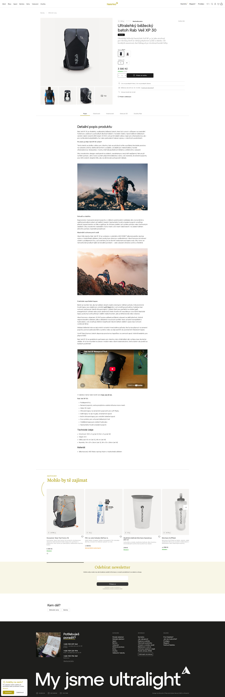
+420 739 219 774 (70, 651)
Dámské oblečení (118, 639)
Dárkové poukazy (118, 647)
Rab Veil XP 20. (106, 395)
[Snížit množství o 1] (118, 75)
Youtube (65, 693)
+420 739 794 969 (70, 656)
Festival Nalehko (169, 645)
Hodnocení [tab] (110, 113)
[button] (185, 507)
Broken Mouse (174, 693)
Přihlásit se (112, 584)
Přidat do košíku (141, 75)
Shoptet (186, 693)
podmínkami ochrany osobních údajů (112, 588)
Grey (47, 553)
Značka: (181, 21)
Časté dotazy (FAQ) (145, 651)
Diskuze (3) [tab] (124, 113)
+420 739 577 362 (70, 644)
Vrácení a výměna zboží (146, 645)
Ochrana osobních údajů (146, 649)
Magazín (192, 4)
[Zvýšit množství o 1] (125, 75)
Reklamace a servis (144, 647)
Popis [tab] (85, 113)
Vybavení (115, 645)
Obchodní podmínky (145, 643)
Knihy (114, 649)
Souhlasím (8, 692)
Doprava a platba (144, 641)
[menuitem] (4, 4)
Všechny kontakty (68, 661)
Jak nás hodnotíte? (170, 639)
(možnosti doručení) (147, 88)
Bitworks (161, 693)
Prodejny (201, 4)
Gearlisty (183, 4)
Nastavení (5, 688)
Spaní (114, 641)
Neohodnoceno (137, 21)
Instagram (53, 693)
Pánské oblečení (118, 637)
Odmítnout (20, 692)
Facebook (42, 693)
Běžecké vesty (54, 610)
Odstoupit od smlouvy (145, 654)
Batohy (65, 610)
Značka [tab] (138, 113)
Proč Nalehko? (168, 637)
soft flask (107, 307)
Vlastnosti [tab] (96, 113)
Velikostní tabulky (118, 653)
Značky (115, 651)
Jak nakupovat (143, 639)
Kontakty (141, 637)
